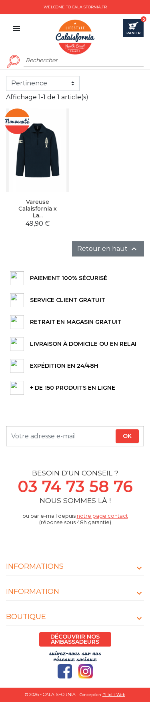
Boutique (26, 616)
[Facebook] (65, 671)
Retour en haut (108, 249)
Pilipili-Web (113, 694)
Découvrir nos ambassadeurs (75, 639)
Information (32, 591)
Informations (35, 566)
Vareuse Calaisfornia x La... (37, 208)
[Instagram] (85, 671)
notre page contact (102, 516)
